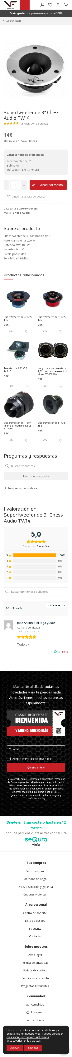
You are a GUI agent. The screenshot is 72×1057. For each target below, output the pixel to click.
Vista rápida (11, 332)
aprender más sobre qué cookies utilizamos (35, 1035)
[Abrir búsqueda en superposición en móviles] (42, 4)
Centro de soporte (35, 913)
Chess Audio (21, 213)
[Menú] (24, 5)
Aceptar (14, 1047)
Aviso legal (35, 955)
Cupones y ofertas (35, 894)
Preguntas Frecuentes (35, 986)
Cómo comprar (35, 871)
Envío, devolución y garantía (35, 887)
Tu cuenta (35, 928)
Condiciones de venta (35, 978)
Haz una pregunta (36, 476)
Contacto (35, 936)
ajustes (36, 1040)
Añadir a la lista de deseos (29, 196)
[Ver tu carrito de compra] (65, 4)
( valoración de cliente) (34, 123)
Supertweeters (13, 20)
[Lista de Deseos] (50, 4)
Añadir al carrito (51, 185)
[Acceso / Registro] (58, 4)
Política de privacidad (35, 962)
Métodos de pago (35, 879)
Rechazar (33, 1047)
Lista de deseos (35, 920)
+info (36, 844)
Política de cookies (35, 970)
